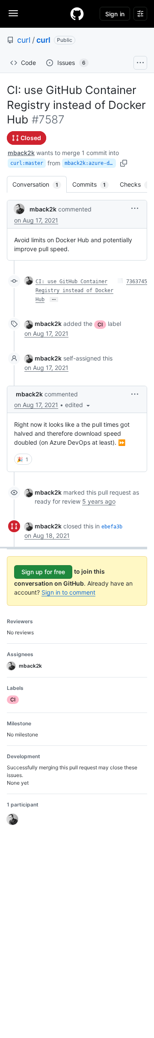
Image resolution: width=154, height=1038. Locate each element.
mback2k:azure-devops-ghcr (90, 163)
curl (23, 39)
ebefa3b (111, 527)
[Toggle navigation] (13, 13)
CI (100, 324)
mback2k (21, 152)
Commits (93, 184)
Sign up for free (43, 571)
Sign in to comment (68, 592)
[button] (135, 208)
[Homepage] (77, 14)
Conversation (39, 184)
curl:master (26, 163)
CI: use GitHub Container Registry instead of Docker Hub (74, 290)
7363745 (136, 281)
